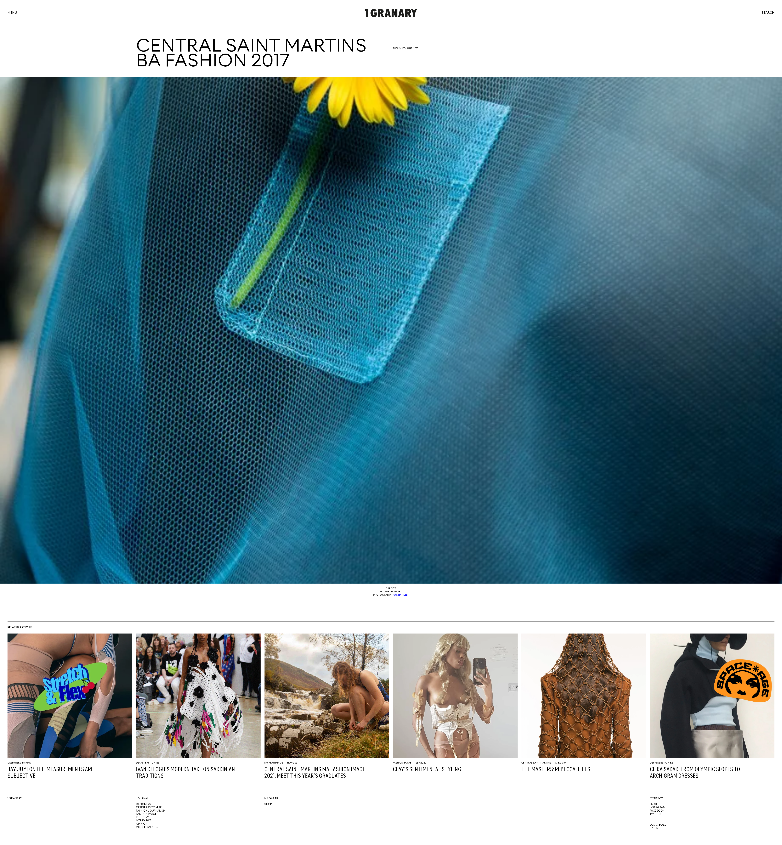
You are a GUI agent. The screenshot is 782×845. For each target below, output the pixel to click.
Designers (143, 804)
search (768, 13)
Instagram (657, 807)
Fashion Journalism (150, 811)
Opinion (141, 824)
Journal (142, 798)
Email (654, 804)
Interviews (144, 820)
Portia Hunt (401, 595)
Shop (268, 804)
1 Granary (15, 798)
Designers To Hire (19, 763)
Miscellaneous (147, 827)
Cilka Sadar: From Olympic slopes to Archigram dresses (695, 772)
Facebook (657, 811)
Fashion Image (273, 763)
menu (12, 13)
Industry (142, 817)
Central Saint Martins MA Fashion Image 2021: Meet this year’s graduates (314, 772)
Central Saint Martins (536, 763)
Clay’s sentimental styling (427, 769)
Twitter (655, 814)
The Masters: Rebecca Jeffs (555, 769)
